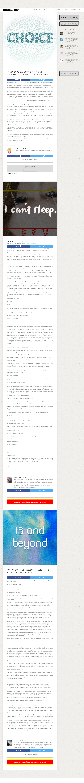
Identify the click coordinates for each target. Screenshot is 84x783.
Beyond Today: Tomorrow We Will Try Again (71, 53)
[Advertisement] (42, 4)
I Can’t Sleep (15, 241)
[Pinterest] (44, 9)
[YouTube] (39, 9)
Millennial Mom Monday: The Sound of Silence (71, 46)
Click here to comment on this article (30, 159)
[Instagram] (41, 9)
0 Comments (33, 243)
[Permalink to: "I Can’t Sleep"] (30, 209)
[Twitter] (36, 9)
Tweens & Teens (24, 574)
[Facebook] (34, 9)
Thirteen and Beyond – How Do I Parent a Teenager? (28, 571)
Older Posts (30, 771)
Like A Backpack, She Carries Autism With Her (71, 60)
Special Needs (26, 243)
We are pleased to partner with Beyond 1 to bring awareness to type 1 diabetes (30, 502)
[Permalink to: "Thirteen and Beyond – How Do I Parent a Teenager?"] (30, 537)
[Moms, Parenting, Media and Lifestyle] (11, 9)
